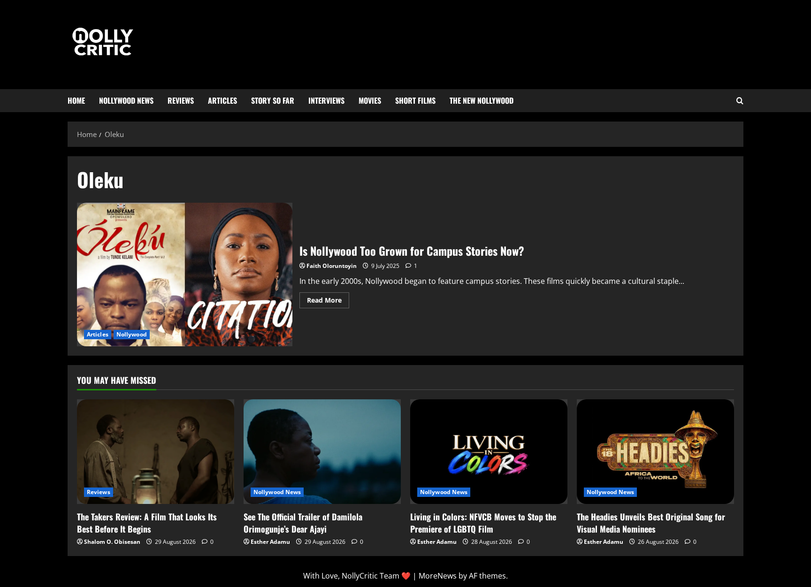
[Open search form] (739, 101)
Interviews (326, 100)
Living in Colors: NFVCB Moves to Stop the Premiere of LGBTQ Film (483, 522)
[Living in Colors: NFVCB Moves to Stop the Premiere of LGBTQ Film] (488, 451)
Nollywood (131, 334)
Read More (328, 298)
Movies (370, 100)
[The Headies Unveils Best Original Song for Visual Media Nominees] (655, 451)
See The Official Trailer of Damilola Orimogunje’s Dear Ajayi (303, 522)
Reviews (181, 100)
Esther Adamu (270, 542)
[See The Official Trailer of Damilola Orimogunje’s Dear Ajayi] (322, 451)
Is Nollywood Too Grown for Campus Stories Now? (184, 274)
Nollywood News (126, 100)
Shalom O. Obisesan (112, 542)
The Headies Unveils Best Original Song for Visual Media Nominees (651, 522)
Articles (222, 100)
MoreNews (438, 576)
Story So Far (272, 100)
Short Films (415, 100)
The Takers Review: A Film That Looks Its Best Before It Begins (147, 522)
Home (76, 100)
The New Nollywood (481, 100)
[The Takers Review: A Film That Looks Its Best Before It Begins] (155, 451)
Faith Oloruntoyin (331, 266)
